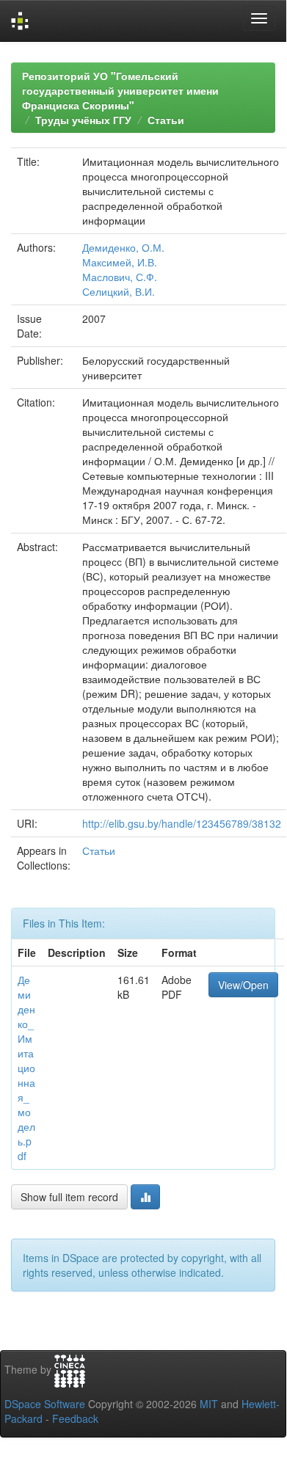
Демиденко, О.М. (123, 247)
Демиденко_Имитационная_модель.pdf (26, 1067)
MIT (209, 1403)
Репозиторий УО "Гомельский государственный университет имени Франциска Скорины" (120, 90)
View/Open (243, 984)
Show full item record (69, 1196)
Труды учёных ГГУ (83, 119)
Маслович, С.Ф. (119, 276)
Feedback (75, 1418)
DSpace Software (44, 1403)
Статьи (166, 119)
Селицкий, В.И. (118, 291)
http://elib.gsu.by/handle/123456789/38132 (181, 823)
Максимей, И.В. (119, 262)
